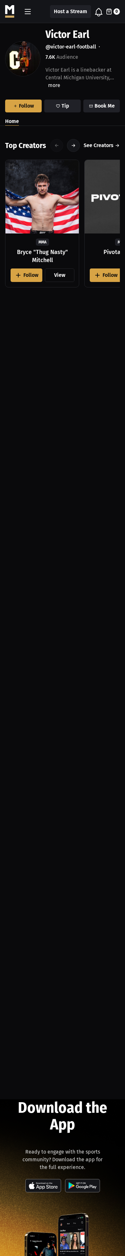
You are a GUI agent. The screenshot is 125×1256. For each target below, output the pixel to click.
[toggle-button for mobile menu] (28, 11)
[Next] (73, 145)
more (54, 85)
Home (12, 121)
